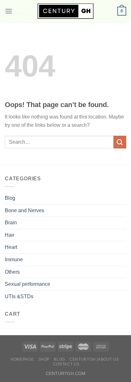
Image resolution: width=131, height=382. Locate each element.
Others (12, 272)
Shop (44, 359)
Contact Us (66, 364)
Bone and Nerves (24, 210)
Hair (9, 235)
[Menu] (8, 11)
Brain (11, 222)
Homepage (22, 359)
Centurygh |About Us (94, 359)
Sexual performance (27, 284)
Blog (10, 198)
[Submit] (120, 142)
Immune (14, 259)
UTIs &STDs (19, 296)
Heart (11, 247)
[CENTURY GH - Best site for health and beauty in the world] (65, 11)
